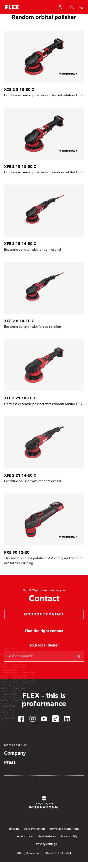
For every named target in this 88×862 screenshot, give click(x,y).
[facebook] (21, 718)
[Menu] (81, 7)
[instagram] (32, 718)
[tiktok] (55, 718)
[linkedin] (67, 718)
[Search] (72, 7)
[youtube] (44, 718)
